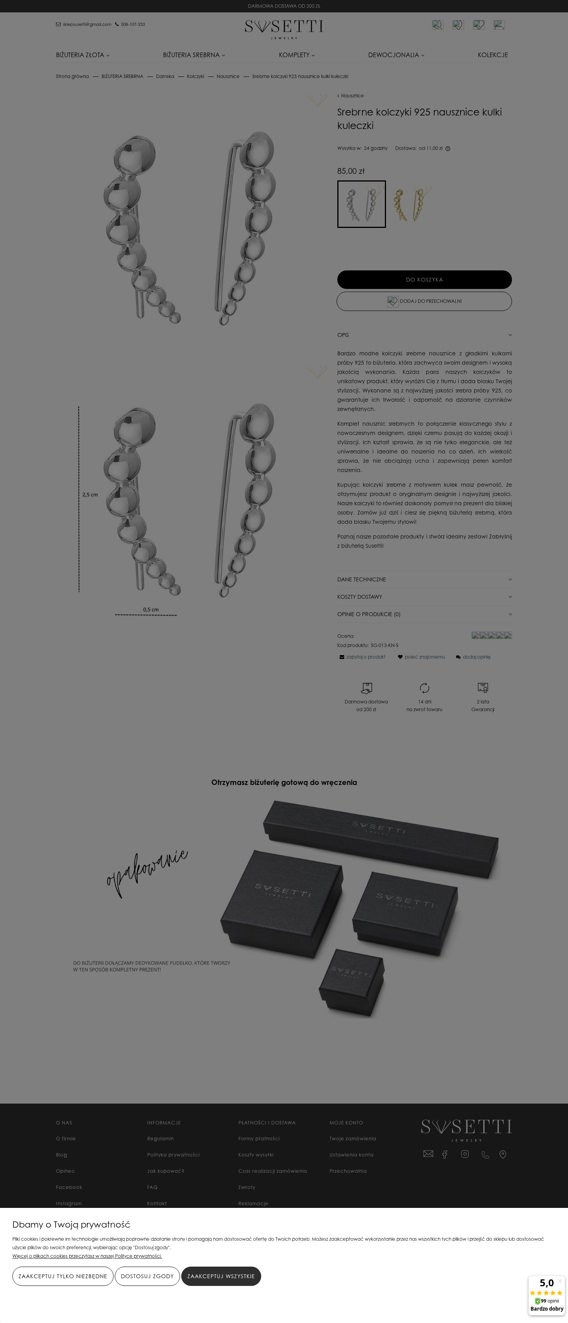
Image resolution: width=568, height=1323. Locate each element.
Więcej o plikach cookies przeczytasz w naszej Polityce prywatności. (87, 1256)
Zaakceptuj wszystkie (221, 1276)
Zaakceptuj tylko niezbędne (63, 1276)
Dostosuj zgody (147, 1276)
